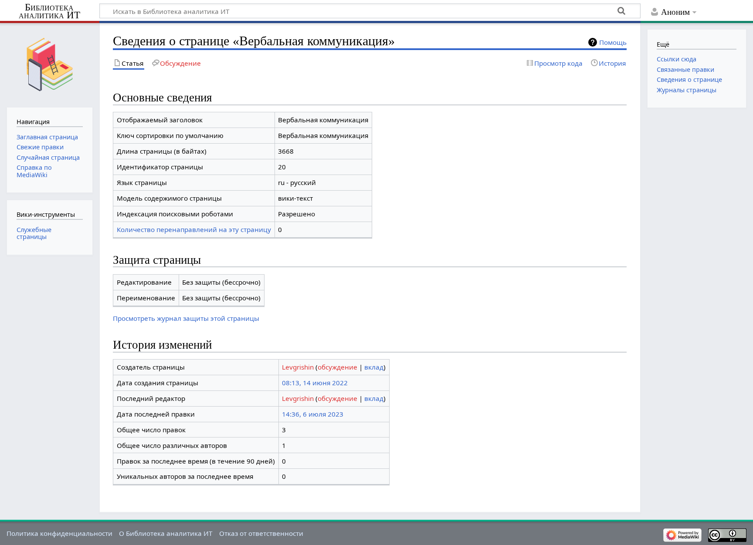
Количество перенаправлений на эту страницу (194, 229)
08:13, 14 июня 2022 (315, 382)
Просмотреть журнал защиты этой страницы (186, 318)
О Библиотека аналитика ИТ (165, 533)
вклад (373, 367)
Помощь (613, 42)
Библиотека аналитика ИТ (49, 11)
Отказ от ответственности (261, 533)
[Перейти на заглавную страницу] (49, 64)
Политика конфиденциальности (59, 533)
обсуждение (337, 367)
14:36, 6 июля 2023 (312, 414)
